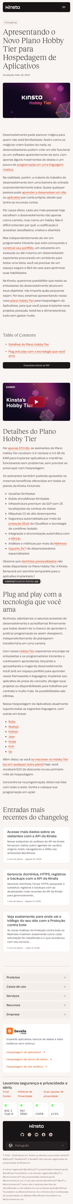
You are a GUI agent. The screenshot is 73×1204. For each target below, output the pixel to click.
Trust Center (7, 1094)
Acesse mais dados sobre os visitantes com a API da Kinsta (32, 833)
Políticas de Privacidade (25, 1094)
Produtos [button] (13, 977)
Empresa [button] (13, 1014)
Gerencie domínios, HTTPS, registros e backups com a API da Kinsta (36, 876)
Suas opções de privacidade (54, 1094)
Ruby (12, 722)
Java (12, 736)
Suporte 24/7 (17, 548)
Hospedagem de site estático (24, 1066)
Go (10, 751)
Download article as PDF (37, 365)
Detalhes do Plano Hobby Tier (29, 344)
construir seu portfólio (18, 248)
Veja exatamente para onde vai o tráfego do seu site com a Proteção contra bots (36, 920)
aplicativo (13, 197)
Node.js (14, 727)
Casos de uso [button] (16, 987)
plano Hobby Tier (22, 301)
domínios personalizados (39, 561)
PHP (11, 746)
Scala (12, 741)
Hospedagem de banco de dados (27, 1059)
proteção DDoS (19, 523)
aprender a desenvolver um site (44, 192)
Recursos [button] (13, 1005)
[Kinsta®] (13, 7)
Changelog (10, 22)
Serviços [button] (13, 996)
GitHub (15, 538)
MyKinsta (60, 543)
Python (13, 732)
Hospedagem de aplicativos (23, 1052)
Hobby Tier (26, 651)
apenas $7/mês (18, 448)
